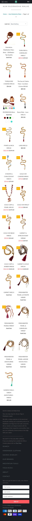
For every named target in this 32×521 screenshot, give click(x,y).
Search (6, 446)
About (5, 472)
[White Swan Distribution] (16, 1)
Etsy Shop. (19, 443)
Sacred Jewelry (10, 455)
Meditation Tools (10, 463)
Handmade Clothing (12, 451)
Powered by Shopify (8, 507)
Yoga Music (8, 468)
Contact (6, 476)
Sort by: (7, 24)
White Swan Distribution (14, 505)
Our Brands (8, 459)
